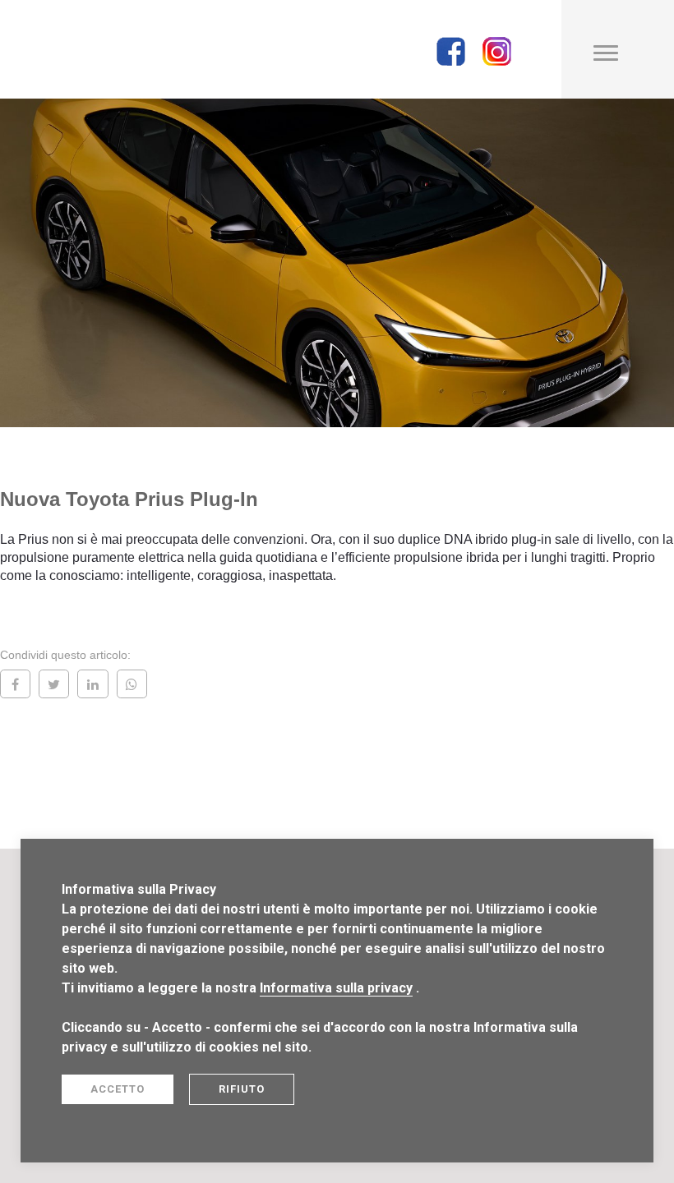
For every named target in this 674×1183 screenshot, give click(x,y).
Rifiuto (242, 1089)
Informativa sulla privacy (336, 988)
